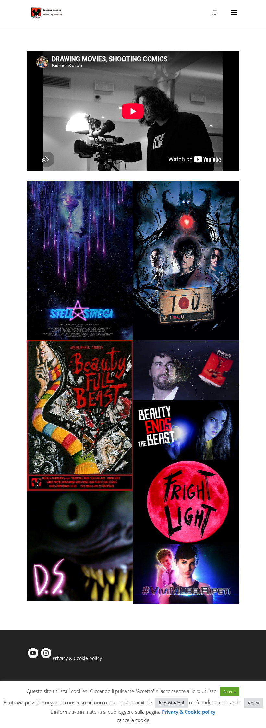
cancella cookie (133, 720)
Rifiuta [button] (253, 702)
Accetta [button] (230, 691)
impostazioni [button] (171, 703)
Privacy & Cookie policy (77, 658)
